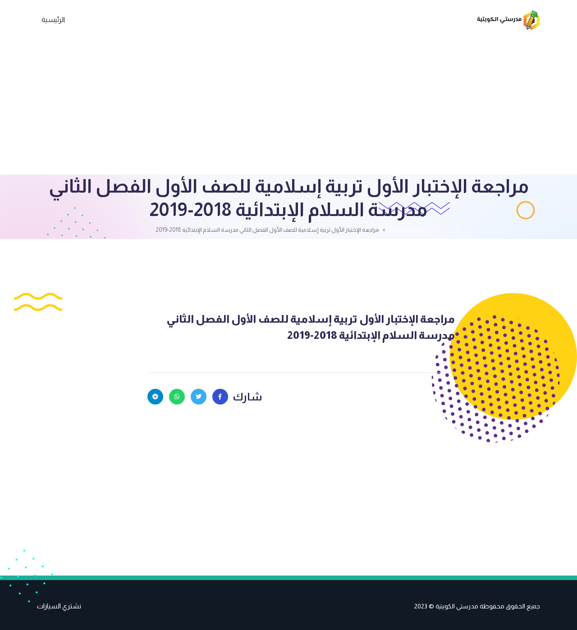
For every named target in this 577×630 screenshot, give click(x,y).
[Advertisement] (288, 107)
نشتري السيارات (59, 606)
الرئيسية (53, 19)
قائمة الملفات (405, 229)
